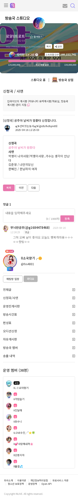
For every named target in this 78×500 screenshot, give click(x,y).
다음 (33, 188)
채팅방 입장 (12, 279)
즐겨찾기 (37, 36)
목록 (8, 188)
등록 (67, 219)
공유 (59, 46)
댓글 (27, 232)
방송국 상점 (65, 80)
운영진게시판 (11, 306)
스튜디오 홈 (38, 80)
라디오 (30, 279)
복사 (48, 46)
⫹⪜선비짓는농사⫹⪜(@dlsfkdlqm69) (36, 126)
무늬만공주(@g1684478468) (30, 227)
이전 (21, 188)
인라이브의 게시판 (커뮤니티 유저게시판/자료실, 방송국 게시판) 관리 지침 (37, 103)
